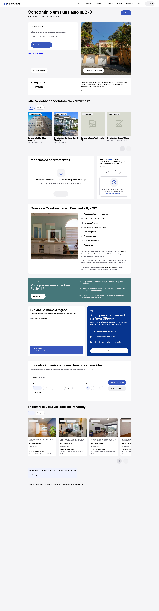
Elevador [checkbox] (58, 388)
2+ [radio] (92, 388)
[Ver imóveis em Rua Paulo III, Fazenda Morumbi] (36, 53)
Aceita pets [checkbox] (37, 392)
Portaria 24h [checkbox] (48, 388)
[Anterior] (122, 148)
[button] (42, 437)
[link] (117, 382)
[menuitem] (79, 3)
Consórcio (119, 3)
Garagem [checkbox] (68, 388)
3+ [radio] (97, 388)
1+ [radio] (88, 388)
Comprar (88, 3)
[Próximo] (128, 148)
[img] (40, 124)
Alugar (78, 3)
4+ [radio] (101, 388)
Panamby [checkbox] (37, 388)
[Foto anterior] (31, 428)
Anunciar (98, 3)
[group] (42, 437)
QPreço (108, 3)
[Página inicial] (12, 3)
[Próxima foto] (53, 428)
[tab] (35, 378)
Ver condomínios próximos (41, 45)
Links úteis (128, 3)
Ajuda (138, 3)
